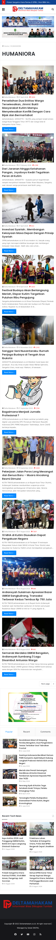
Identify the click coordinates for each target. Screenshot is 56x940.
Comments (46, 731)
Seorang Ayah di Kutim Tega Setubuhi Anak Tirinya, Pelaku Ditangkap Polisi (33, 788)
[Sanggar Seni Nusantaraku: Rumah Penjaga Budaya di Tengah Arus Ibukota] (28, 330)
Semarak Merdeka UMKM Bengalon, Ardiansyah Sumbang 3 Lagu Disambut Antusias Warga (25, 656)
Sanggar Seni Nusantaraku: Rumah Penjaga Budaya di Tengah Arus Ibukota (25, 354)
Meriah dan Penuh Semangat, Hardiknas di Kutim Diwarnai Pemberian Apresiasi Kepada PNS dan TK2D (35, 774)
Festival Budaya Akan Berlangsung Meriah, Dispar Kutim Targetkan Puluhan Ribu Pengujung (25, 293)
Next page (45, 684)
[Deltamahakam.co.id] (28, 9)
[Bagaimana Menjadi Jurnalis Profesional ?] (28, 391)
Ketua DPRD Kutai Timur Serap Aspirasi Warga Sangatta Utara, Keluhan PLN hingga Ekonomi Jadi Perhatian (42, 878)
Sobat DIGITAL (33, 928)
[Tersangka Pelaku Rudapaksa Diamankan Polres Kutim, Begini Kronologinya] (10, 801)
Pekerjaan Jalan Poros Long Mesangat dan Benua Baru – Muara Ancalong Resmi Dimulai (27, 475)
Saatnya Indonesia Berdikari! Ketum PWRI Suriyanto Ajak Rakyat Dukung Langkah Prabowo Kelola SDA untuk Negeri (36, 759)
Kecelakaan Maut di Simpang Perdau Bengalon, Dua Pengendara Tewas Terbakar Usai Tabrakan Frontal (35, 744)
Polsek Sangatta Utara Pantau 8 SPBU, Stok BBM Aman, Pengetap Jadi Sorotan (14, 877)
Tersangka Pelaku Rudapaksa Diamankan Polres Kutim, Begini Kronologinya (34, 801)
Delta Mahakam (10, 97)
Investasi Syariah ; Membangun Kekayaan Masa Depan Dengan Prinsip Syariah (28, 233)
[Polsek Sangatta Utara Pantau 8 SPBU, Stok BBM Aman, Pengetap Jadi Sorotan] (14, 863)
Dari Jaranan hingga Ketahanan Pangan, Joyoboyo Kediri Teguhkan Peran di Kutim (25, 172)
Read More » (9, 129)
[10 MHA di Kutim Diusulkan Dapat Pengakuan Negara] (28, 514)
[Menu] (3, 10)
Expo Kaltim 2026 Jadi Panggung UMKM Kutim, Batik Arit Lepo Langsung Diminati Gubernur (14, 842)
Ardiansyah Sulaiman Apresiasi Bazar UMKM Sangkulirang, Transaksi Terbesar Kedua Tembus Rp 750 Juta (27, 595)
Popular (9, 731)
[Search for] (52, 10)
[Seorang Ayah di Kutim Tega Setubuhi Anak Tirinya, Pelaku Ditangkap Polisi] (10, 789)
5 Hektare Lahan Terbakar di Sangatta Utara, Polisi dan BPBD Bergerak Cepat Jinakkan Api (42, 843)
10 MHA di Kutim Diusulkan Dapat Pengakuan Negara (24, 537)
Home (6, 46)
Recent (26, 731)
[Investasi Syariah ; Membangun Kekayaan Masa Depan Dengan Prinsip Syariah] (28, 208)
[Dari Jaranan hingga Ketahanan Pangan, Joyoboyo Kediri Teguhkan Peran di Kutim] (28, 148)
